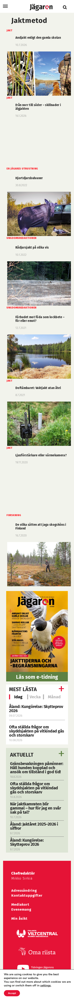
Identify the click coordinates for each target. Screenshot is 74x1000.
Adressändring (24, 890)
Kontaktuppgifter (27, 895)
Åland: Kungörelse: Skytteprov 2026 (36, 708)
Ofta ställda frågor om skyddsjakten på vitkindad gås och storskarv (36, 731)
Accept (12, 993)
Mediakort (20, 904)
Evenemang (21, 909)
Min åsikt (19, 918)
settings (45, 985)
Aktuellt (22, 755)
